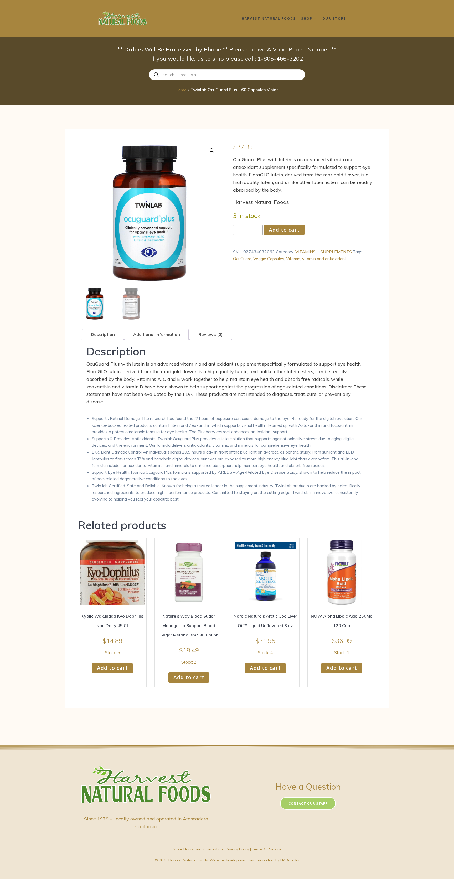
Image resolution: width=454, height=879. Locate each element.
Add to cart (284, 229)
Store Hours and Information (198, 849)
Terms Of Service (266, 849)
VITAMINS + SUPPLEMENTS (323, 251)
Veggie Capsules (268, 258)
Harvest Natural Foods (269, 18)
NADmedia (289, 860)
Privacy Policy (237, 849)
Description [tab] (103, 334)
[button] (212, 150)
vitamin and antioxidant (324, 258)
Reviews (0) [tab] (210, 334)
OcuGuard (242, 258)
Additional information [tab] (156, 334)
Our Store (334, 18)
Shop (306, 18)
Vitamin (293, 258)
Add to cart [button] (112, 667)
